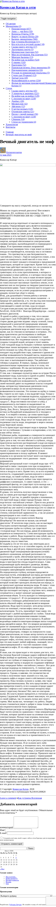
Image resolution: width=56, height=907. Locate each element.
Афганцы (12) (18, 106)
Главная (9, 132)
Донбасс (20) (17, 101)
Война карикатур (12, 878)
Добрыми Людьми (15, 904)
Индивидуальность (12, 880)
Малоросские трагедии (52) (24, 52)
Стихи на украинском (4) (23, 122)
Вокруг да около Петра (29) (24, 36)
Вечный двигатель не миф (19, 134)
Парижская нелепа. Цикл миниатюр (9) (30, 67)
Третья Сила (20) (19, 78)
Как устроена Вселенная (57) (25, 42)
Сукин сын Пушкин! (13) (23, 75)
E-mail (3, 833)
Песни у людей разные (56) (24, 114)
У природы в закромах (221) (25, 93)
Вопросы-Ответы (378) (22, 34)
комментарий (6, 827)
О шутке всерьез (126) (22, 109)
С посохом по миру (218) (23, 98)
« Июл (2, 869)
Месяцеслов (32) (19, 104)
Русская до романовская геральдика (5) (30, 73)
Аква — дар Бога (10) (22, 31)
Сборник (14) (18, 119)
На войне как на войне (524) (25, 60)
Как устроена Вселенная (30, 798)
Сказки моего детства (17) (24, 47)
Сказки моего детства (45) (24, 91)
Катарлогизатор (14, 152)
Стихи (9, 88)
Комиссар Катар (20, 789)
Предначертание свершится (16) (27, 70)
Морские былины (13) (22, 57)
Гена (7, 883)
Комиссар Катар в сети (18, 7)
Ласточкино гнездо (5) (22, 49)
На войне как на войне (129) (25, 96)
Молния (8, 882)
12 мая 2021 (5, 155)
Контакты (10, 127)
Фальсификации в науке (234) (26, 80)
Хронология (12, 124)
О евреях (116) (18, 62)
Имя (2, 830)
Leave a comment (8, 798)
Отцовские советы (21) (22, 111)
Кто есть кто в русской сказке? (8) (28, 44)
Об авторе (11, 23)
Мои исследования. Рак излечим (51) (29, 54)
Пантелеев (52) (18, 65)
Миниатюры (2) (13, 26)
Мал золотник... (11, 877)
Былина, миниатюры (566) (24, 39)
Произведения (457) (21, 29)
